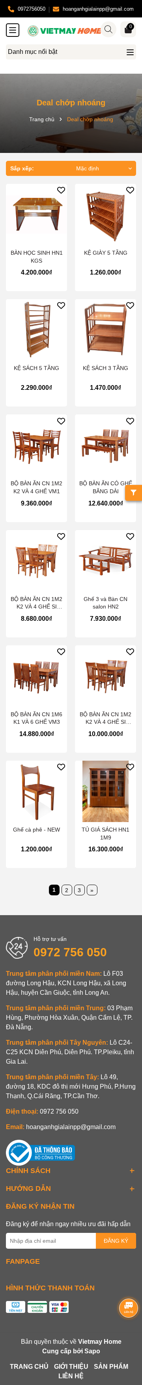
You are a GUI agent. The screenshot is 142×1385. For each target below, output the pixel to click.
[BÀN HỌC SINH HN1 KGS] (36, 214)
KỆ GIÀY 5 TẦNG (105, 253)
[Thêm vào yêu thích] (61, 190)
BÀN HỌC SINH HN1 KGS (37, 257)
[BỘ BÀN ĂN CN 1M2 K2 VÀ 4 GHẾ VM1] (36, 445)
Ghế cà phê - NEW (36, 829)
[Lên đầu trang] (126, 1337)
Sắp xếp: (22, 168)
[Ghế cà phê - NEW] (36, 791)
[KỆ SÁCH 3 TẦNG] (105, 330)
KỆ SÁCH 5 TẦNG (36, 368)
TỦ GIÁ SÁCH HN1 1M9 (105, 833)
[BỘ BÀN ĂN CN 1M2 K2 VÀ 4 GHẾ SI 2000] (105, 676)
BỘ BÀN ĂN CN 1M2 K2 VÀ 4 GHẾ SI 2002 (36, 603)
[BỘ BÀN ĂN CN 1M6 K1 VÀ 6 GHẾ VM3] (36, 676)
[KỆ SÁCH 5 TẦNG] (36, 330)
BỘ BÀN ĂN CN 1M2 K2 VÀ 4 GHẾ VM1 (36, 487)
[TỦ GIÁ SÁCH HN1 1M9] (105, 791)
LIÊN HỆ (71, 1376)
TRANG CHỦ (29, 1366)
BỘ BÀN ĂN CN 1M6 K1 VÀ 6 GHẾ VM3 (36, 718)
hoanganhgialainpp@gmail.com (71, 1127)
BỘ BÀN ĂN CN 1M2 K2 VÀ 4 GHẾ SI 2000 (105, 718)
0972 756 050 (70, 952)
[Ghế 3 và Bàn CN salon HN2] (105, 560)
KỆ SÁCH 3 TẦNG (105, 368)
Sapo (92, 1351)
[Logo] (79, 30)
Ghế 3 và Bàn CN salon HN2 (105, 603)
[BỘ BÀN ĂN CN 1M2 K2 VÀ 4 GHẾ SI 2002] (36, 560)
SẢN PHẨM (111, 1366)
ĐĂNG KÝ (116, 1241)
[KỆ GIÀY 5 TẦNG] (105, 214)
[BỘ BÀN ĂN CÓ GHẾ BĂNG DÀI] (105, 445)
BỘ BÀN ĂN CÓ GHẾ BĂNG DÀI (105, 487)
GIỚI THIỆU (71, 1366)
